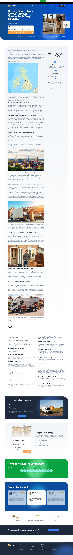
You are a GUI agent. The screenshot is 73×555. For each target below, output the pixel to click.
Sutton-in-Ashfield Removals (54, 96)
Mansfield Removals (52, 90)
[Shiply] (12, 6)
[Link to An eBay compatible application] (36, 516)
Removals (13, 43)
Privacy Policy (54, 549)
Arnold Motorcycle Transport (54, 110)
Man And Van (21, 549)
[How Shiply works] (52, 408)
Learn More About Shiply (53, 529)
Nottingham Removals (53, 88)
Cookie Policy (43, 550)
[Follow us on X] (53, 554)
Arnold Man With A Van (53, 111)
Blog (42, 547)
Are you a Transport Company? (53, 5)
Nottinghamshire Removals (21, 43)
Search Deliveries (35, 5)
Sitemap (53, 547)
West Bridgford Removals (53, 98)
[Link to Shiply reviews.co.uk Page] (55, 516)
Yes (43, 1)
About (42, 546)
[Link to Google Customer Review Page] (17, 516)
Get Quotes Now (21, 415)
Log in (47, 5)
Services (28, 5)
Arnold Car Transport (53, 106)
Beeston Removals (52, 92)
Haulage (31, 550)
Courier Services (21, 546)
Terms (53, 546)
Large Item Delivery (22, 547)
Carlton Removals (52, 94)
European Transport (22, 550)
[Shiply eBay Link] (57, 553)
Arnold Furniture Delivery (53, 108)
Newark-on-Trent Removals (54, 102)
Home (9, 43)
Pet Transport (32, 546)
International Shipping (33, 547)
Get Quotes (62, 5)
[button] (31, 440)
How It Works (41, 5)
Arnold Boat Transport (53, 113)
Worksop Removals (52, 100)
